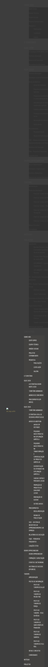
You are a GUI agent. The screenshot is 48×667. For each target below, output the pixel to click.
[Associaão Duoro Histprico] (12, 410)
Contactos (29, 331)
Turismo (28, 182)
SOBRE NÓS (29, 4)
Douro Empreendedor (34, 160)
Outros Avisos (38, 124)
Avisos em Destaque (40, 85)
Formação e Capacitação (37, 169)
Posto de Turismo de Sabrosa (37, 634)
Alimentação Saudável (36, 327)
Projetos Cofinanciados (36, 21)
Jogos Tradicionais (40, 294)
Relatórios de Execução (36, 147)
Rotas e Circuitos (34, 225)
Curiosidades (33, 229)
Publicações (37, 29)
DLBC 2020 (29, 69)
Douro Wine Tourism (40, 301)
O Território (30, 42)
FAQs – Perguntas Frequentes (38, 151)
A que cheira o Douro (35, 306)
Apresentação (33, 186)
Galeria (36, 37)
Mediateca (32, 26)
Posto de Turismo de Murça (37, 603)
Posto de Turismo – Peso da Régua (38, 613)
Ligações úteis (33, 156)
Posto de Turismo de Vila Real (39, 644)
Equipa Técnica (34, 13)
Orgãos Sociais (33, 17)
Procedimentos (33, 128)
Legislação (37, 33)
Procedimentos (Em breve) (37, 64)
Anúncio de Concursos (36, 60)
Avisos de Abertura (34, 82)
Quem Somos (33, 9)
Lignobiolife (32, 244)
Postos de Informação (35, 190)
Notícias (28, 234)
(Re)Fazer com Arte (39, 290)
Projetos (28, 239)
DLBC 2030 (29, 47)
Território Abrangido (35, 56)
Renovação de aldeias (41, 120)
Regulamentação (39, 132)
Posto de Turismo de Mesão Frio (37, 594)
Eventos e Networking (35, 173)
